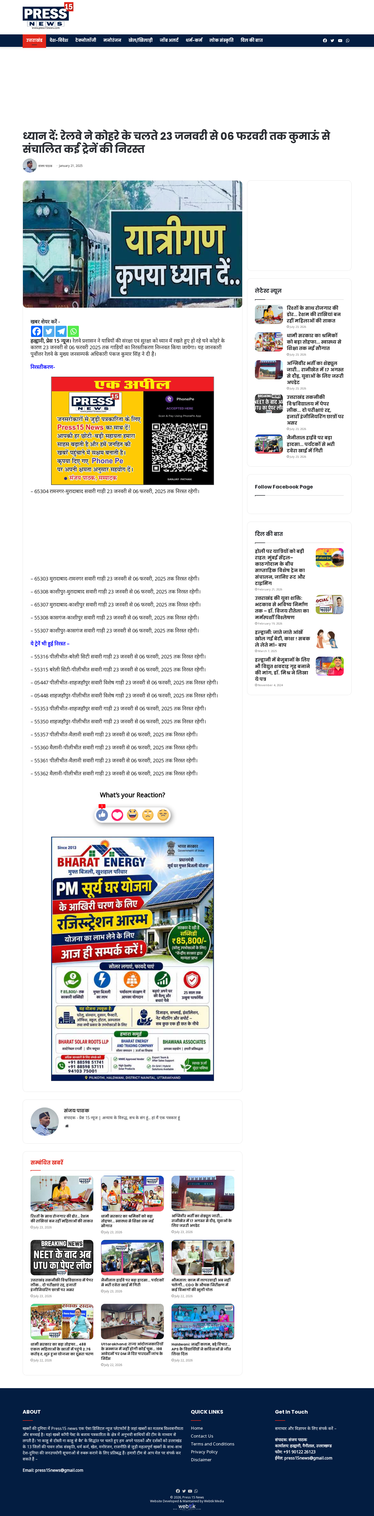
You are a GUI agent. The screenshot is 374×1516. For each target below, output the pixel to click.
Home (197, 1428)
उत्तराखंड (34, 40)
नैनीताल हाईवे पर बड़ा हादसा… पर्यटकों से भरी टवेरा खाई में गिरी (132, 1283)
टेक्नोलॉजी (85, 40)
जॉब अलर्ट (169, 40)
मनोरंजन (112, 40)
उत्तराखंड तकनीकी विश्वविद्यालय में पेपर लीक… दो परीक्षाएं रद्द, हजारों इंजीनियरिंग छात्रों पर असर (62, 1285)
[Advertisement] (243, 16)
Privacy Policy (204, 1452)
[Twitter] (48, 331)
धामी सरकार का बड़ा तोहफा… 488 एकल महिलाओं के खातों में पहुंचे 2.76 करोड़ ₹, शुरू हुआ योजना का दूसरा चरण (62, 1349)
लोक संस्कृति (221, 40)
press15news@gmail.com (308, 1458)
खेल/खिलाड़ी (140, 40)
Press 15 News (193, 1497)
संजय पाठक (76, 1110)
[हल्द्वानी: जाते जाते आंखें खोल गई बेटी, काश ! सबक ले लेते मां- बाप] (330, 638)
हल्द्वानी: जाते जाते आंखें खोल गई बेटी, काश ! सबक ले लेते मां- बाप (282, 638)
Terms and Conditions (212, 1444)
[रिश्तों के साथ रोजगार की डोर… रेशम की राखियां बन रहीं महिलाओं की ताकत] (62, 1193)
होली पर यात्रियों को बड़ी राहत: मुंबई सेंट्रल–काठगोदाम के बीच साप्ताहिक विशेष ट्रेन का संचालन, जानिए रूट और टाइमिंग (280, 567)
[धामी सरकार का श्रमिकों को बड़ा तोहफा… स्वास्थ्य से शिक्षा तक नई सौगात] (132, 1193)
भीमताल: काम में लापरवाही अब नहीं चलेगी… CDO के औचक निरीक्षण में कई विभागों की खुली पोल (201, 1285)
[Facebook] (36, 331)
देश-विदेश (59, 40)
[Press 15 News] (48, 16)
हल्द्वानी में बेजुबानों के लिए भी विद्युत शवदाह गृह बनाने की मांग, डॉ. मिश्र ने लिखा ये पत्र (282, 669)
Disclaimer (201, 1460)
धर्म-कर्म (194, 40)
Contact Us (202, 1436)
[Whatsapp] (73, 331)
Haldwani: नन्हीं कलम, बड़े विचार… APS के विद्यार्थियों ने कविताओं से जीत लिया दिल (201, 1349)
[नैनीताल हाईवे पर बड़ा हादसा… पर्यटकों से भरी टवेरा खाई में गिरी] (132, 1258)
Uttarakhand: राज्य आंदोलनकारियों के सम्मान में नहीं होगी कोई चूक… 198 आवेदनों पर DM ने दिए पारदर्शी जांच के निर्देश (132, 1351)
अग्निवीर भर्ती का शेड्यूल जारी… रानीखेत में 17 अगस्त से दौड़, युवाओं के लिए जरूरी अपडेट (201, 1220)
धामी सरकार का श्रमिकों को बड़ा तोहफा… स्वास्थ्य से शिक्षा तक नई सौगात (127, 1221)
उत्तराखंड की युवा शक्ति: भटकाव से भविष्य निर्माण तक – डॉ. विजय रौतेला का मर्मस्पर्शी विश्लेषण (282, 608)
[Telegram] (61, 331)
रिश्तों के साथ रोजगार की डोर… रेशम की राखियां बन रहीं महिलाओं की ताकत (62, 1219)
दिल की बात (252, 40)
